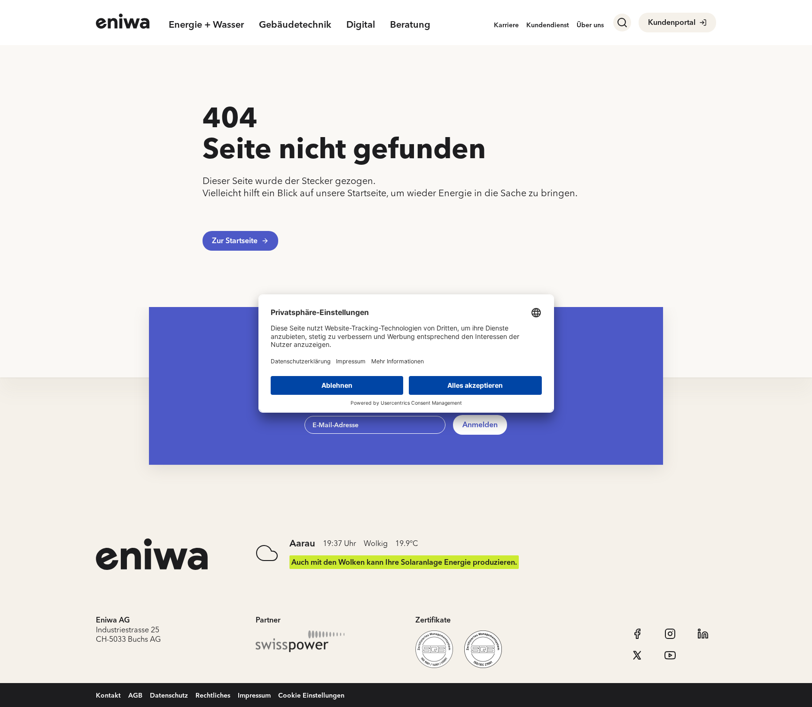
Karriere (506, 25)
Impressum (254, 695)
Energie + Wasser (206, 24)
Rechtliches (212, 695)
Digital (360, 24)
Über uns (590, 25)
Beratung (410, 24)
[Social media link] (637, 634)
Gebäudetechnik (295, 24)
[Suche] (622, 22)
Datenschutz (169, 695)
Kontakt (108, 695)
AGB (135, 695)
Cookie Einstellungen (311, 695)
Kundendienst (547, 25)
